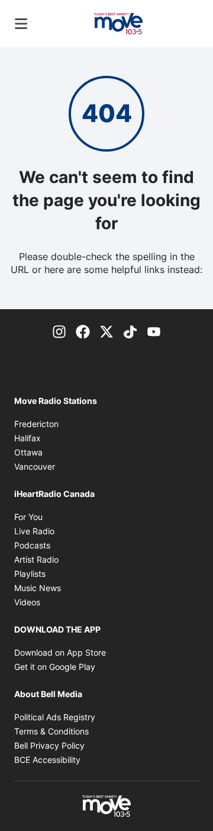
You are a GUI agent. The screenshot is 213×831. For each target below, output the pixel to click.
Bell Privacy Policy (49, 745)
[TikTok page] (130, 330)
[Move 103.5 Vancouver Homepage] (118, 23)
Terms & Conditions (51, 731)
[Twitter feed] (106, 330)
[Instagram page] (59, 330)
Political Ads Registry (54, 717)
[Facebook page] (83, 330)
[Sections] (21, 24)
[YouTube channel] (154, 330)
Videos (27, 602)
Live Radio (34, 531)
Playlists (30, 574)
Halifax (27, 438)
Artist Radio (36, 559)
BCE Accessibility (47, 760)
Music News (37, 588)
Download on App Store (60, 652)
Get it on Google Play (54, 667)
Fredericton (36, 424)
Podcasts (32, 545)
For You (28, 517)
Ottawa (28, 452)
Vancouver (34, 466)
